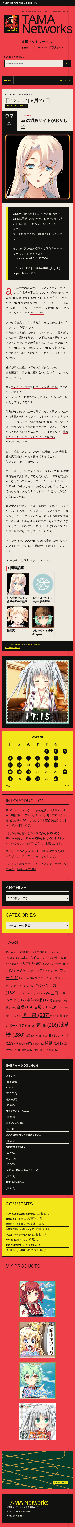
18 (10, 771)
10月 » (66, 786)
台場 (25, 1007)
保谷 (11, 1007)
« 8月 (8, 786)
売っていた (37, 312)
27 (28, 778)
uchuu (29, 644)
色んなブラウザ (20, 386)
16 (55, 764)
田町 (52, 1035)
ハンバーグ (23, 993)
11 (10, 764)
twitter (28, 957)
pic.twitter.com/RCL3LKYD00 (30, 258)
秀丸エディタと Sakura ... (19, 1111)
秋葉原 (23, 1043)
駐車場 (52, 1050)
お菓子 (59, 957)
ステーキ (27, 978)
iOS (30, 952)
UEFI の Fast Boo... (15, 1182)
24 (64, 771)
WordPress (44, 958)
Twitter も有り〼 (26, 869)
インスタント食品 (54, 963)
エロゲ (51, 970)
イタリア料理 (29, 963)
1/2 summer (15, 952)
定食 (54, 1016)
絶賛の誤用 (11, 1099)
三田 (59, 993)
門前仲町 (40, 1050)
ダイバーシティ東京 (51, 978)
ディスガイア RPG (20, 985)
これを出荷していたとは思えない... (23, 1135)
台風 (42, 1007)
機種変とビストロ (14, 1218)
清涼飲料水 (34, 1035)
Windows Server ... (15, 1147)
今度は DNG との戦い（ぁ (18, 1229)
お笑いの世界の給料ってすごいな (22, 1170)
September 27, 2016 (25, 273)
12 (19, 764)
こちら (57, 843)
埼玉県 (36, 1015)
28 (37, 778)
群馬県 (38, 1044)
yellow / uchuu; (42, 560)
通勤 (54, 1043)
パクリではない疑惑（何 (18, 1250)
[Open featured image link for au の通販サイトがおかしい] (37, 167)
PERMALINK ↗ (12, 648)
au (12, 644)
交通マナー (60, 1001)
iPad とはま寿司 (14, 1239)
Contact (10, 1087)
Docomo (19, 644)
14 (37, 764)
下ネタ (16, 1000)
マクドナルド (40, 993)
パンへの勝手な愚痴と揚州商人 (21, 1213)
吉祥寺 (58, 1007)
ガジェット (26, 115)
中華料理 (39, 1000)
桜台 (30, 1025)
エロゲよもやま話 (15, 1123)
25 (10, 778)
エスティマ (35, 970)
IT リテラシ (11, 1158)
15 (46, 764)
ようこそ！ (11, 1075)
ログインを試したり (45, 386)
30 (55, 778)
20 (28, 771)
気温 (47, 1025)
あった (26, 491)
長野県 (27, 1050)
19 (19, 771)
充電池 (37, 644)
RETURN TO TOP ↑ (16, 1516)
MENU (7, 80)
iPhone (42, 951)
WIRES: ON (65, 80)
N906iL (38, 471)
